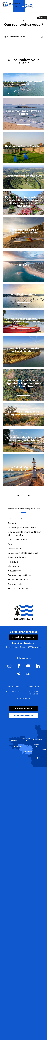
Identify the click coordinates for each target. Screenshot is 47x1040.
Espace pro (33, 687)
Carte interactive (17, 539)
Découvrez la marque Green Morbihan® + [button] (24, 534)
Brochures (13, 687)
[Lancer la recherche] (42, 37)
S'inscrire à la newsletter (23, 637)
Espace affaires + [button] (18, 588)
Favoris (12, 544)
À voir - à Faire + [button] (17, 557)
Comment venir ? (23, 708)
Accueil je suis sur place (22, 527)
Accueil (12, 523)
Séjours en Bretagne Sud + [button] (24, 553)
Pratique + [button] (14, 561)
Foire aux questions (19, 575)
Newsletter (14, 570)
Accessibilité (15, 584)
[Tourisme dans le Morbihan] (30, 6)
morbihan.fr (23, 698)
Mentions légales (18, 579)
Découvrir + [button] (15, 548)
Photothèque (13, 691)
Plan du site (15, 518)
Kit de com (14, 566)
